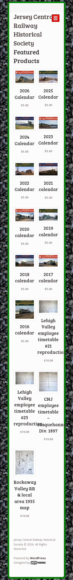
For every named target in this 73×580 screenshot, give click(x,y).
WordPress (38, 558)
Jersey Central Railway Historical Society (34, 29)
